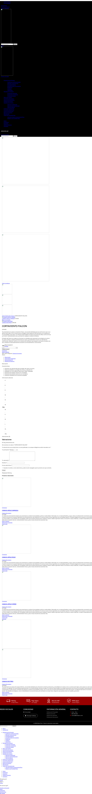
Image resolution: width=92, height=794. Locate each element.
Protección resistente (12, 94)
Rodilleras (9, 87)
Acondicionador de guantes (14, 86)
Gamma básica (11, 107)
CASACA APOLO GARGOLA (10, 510)
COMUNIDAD (28, 709)
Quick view (4, 524)
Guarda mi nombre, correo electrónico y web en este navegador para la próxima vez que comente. (27, 468)
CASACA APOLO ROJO (8, 557)
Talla (3, 345)
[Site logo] (6, 43)
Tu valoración (5, 460)
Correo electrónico (7, 465)
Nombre (4, 462)
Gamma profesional (12, 104)
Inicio (3, 315)
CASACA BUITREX (7, 322)
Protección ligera (11, 96)
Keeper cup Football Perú (13, 118)
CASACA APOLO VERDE (8, 318)
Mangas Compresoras (12, 83)
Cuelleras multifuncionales (14, 82)
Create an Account (4, 788)
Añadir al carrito (6, 349)
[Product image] (16, 677)
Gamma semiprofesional (13, 106)
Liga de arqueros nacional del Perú (15, 117)
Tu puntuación (6, 449)
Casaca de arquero (10, 315)
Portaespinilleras (11, 84)
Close (1, 780)
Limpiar (6, 346)
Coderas (9, 89)
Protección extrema (12, 93)
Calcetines (10, 90)
